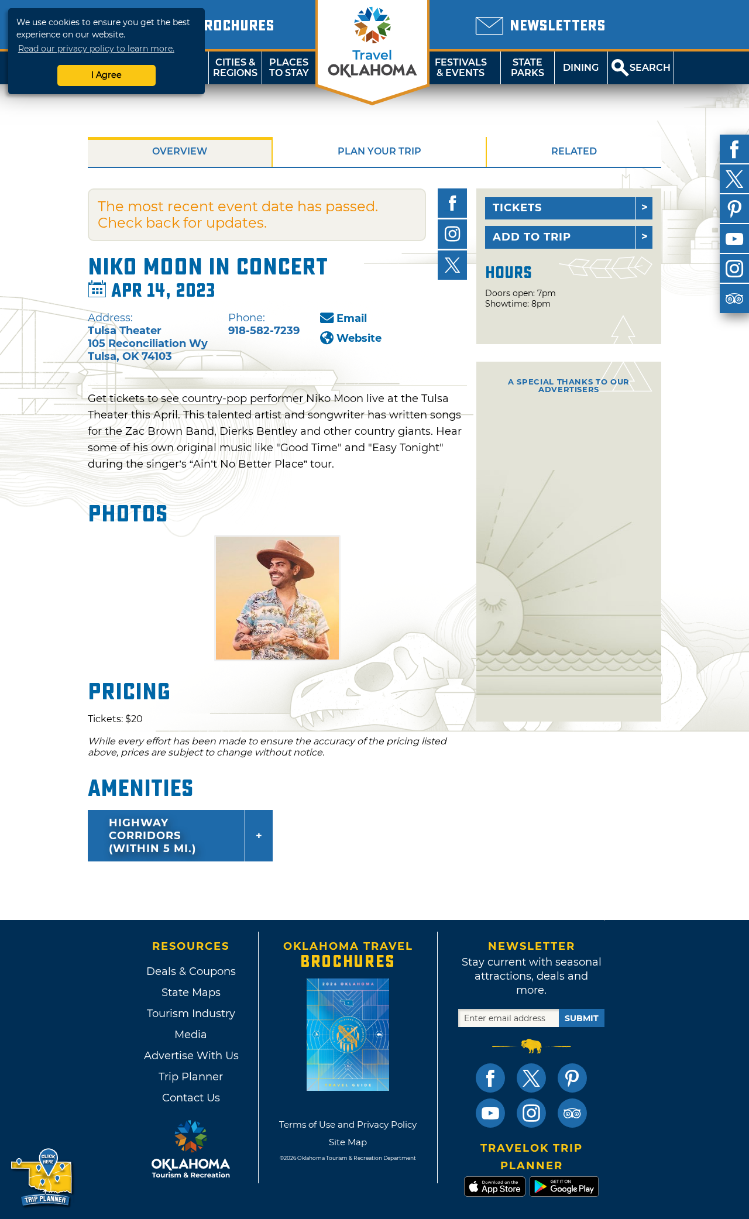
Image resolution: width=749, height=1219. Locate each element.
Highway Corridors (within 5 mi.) (152, 835)
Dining (581, 67)
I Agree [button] (106, 75)
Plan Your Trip (379, 151)
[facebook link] (490, 1078)
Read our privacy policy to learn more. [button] (96, 48)
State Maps (191, 992)
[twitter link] (531, 1078)
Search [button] (650, 67)
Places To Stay (289, 67)
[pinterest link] (572, 1078)
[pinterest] (734, 209)
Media (190, 1034)
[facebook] (734, 149)
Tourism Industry (191, 1013)
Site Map (348, 1142)
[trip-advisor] (734, 298)
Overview (179, 151)
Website (359, 338)
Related (574, 151)
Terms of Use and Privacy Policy (348, 1124)
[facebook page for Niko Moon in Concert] (452, 203)
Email (351, 318)
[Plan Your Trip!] (42, 1177)
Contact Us (191, 1097)
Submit (582, 1018)
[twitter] (734, 179)
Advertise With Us (191, 1055)
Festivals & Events (461, 67)
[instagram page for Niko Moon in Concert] (452, 234)
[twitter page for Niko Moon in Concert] (452, 265)
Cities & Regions (235, 67)
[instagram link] (531, 1113)
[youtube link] (490, 1113)
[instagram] (734, 268)
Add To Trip (532, 237)
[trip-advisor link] (572, 1113)
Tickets (517, 207)
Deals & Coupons (191, 971)
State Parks (527, 67)
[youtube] (734, 238)
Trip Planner (191, 1076)
